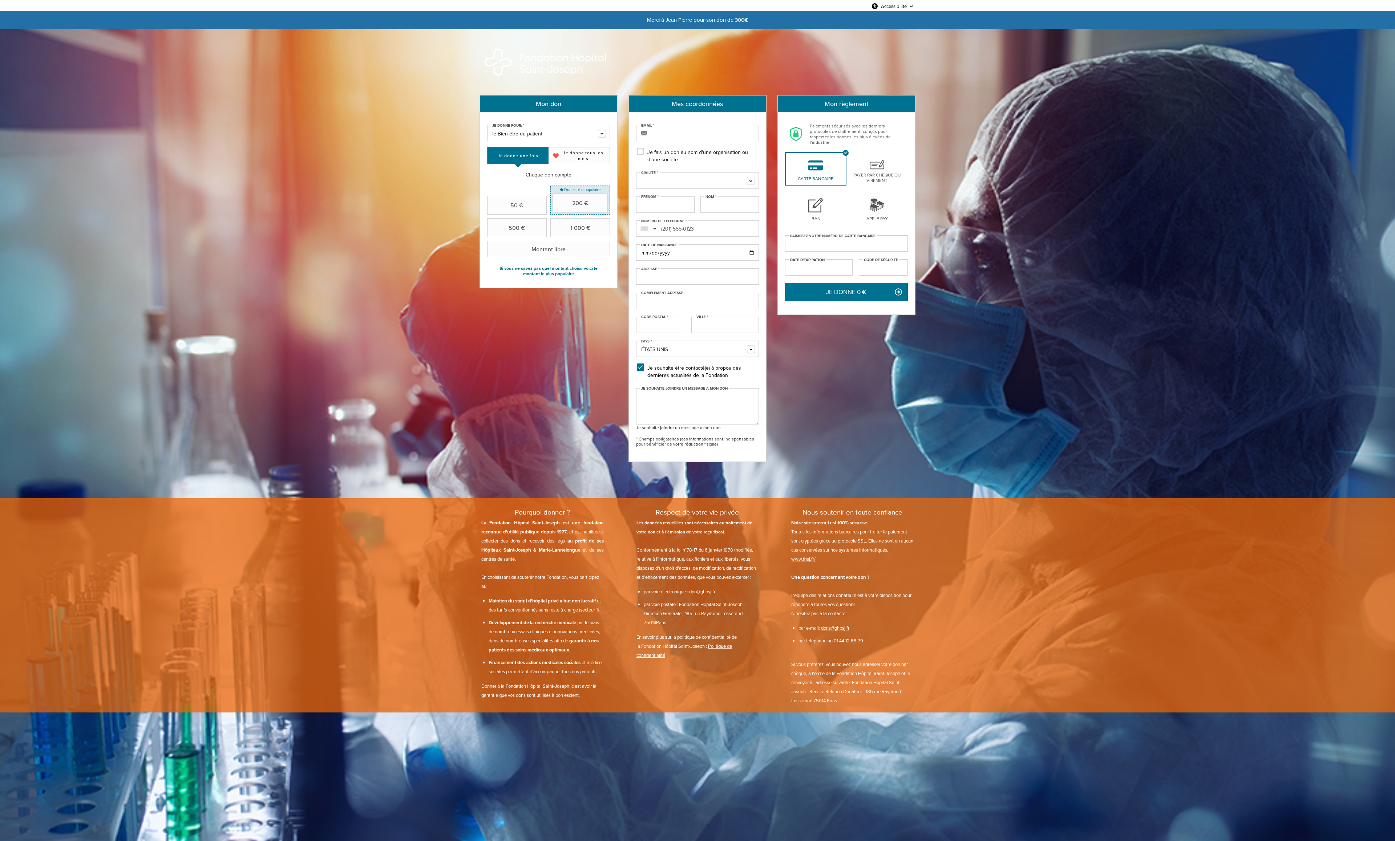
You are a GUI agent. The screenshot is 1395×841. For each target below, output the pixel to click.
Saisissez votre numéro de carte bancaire (833, 236)
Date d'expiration (807, 260)
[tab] (518, 155)
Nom (711, 197)
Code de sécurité (881, 260)
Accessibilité (894, 6)
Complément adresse (662, 293)
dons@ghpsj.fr (835, 628)
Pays (646, 341)
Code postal (654, 317)
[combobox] (548, 133)
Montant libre (548, 249)
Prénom (650, 197)
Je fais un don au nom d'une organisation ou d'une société (697, 156)
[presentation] (518, 155)
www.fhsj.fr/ (803, 559)
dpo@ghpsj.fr (702, 591)
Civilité (649, 173)
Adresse (650, 269)
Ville (702, 317)
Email (648, 125)
